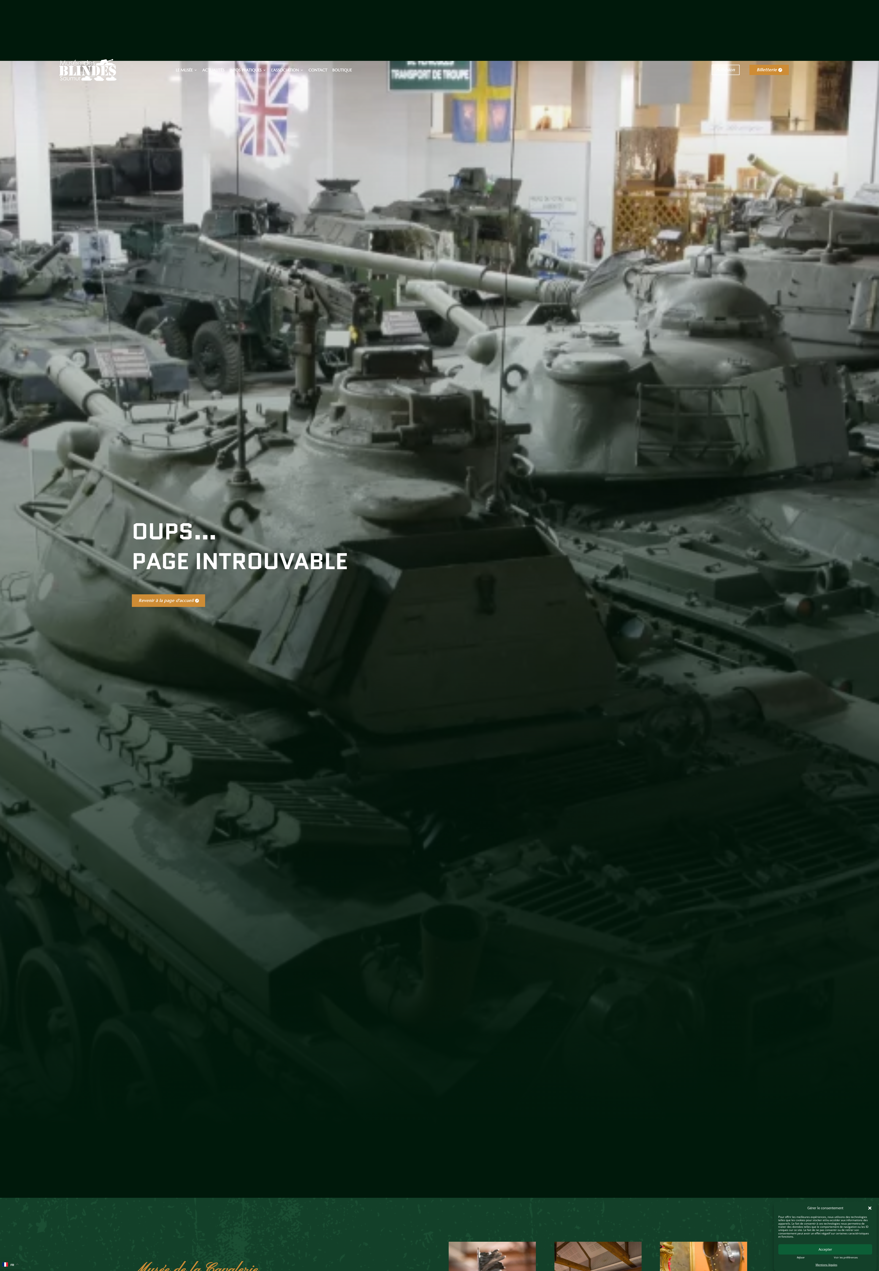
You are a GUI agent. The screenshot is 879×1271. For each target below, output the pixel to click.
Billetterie (767, 69)
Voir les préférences (846, 1257)
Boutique (342, 70)
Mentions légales (826, 1265)
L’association (285, 70)
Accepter (825, 1249)
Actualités (213, 70)
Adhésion (725, 69)
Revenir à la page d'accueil (166, 600)
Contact (318, 70)
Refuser (801, 1257)
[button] (870, 1208)
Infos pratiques (246, 70)
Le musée (184, 70)
